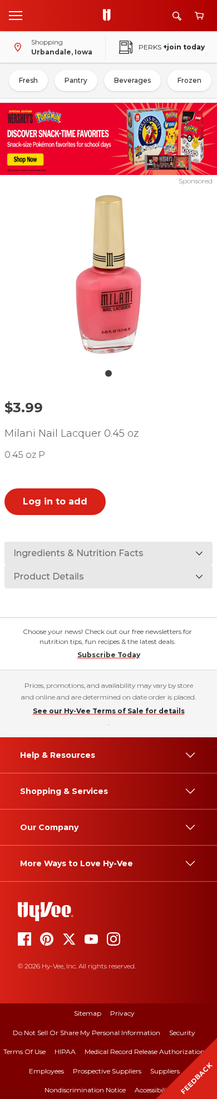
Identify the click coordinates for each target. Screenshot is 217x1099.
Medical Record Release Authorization (145, 1051)
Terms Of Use (24, 1051)
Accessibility (154, 1090)
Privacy (122, 1013)
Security (182, 1032)
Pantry (76, 80)
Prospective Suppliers (107, 1071)
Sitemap (87, 1013)
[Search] (177, 16)
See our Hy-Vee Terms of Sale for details (109, 711)
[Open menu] (15, 15)
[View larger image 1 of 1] (108, 274)
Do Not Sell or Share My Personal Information (86, 1032)
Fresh (28, 80)
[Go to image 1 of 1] (108, 373)
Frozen (189, 80)
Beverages (132, 80)
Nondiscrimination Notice (85, 1090)
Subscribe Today (108, 655)
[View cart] (199, 16)
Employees (46, 1071)
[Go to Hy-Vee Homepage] (109, 15)
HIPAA (65, 1051)
